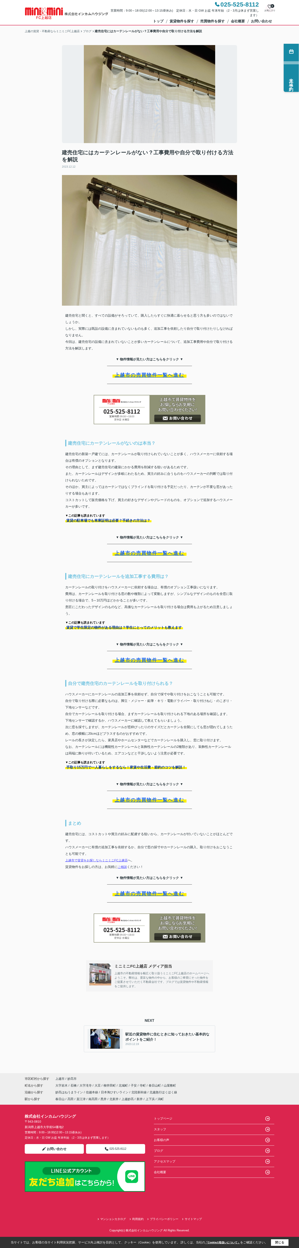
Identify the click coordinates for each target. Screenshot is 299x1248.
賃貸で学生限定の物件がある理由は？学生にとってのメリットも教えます (124, 627)
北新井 (114, 1099)
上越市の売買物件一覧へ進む (149, 375)
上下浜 (150, 1099)
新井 (140, 1099)
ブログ (158, 1150)
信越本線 (92, 1092)
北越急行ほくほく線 (163, 1092)
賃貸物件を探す (182, 21)
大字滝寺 (86, 1085)
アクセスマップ (164, 1161)
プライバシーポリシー (164, 1219)
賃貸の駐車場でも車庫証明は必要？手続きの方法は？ (108, 520)
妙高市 (72, 1078)
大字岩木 (62, 1085)
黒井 (103, 1099)
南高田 (93, 1099)
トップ (158, 21)
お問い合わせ (261, 21)
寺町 (143, 1085)
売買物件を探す (212, 21)
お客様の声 (161, 1140)
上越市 (60, 1078)
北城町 (124, 1085)
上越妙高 (127, 1099)
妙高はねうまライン (69, 1092)
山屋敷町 (170, 1085)
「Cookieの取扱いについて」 (222, 1242)
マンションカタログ (113, 1219)
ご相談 (122, 867)
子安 (134, 1085)
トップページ (163, 1118)
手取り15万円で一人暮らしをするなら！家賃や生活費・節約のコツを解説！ (126, 767)
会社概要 (238, 21)
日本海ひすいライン (115, 1092)
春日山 (60, 1099)
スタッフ (160, 1129)
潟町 (161, 1099)
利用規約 (138, 1219)
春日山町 (155, 1085)
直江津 (81, 1099)
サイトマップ (193, 1219)
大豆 (98, 1085)
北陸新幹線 (139, 1092)
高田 (70, 1099)
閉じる (279, 1242)
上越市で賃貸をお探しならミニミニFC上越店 (96, 860)
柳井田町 (110, 1085)
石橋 (73, 1085)
